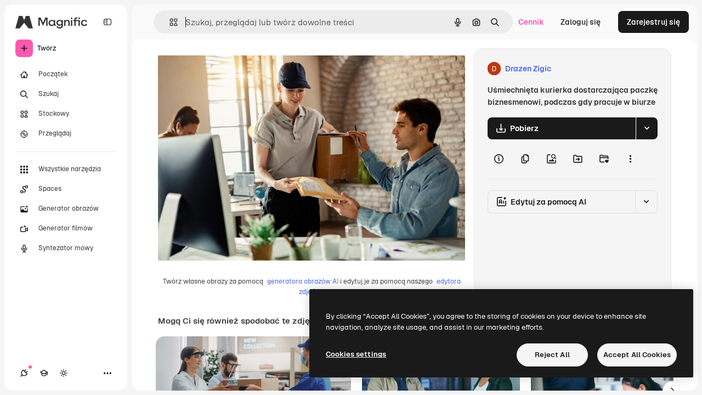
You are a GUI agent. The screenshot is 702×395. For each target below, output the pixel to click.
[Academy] (44, 373)
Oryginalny (233, 69)
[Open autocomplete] (169, 22)
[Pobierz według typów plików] (647, 128)
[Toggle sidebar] (107, 22)
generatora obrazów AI (302, 281)
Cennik (531, 22)
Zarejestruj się (653, 22)
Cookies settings (356, 354)
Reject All (552, 354)
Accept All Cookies (637, 354)
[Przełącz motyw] (63, 373)
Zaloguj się (581, 22)
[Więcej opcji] (630, 159)
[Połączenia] (24, 373)
